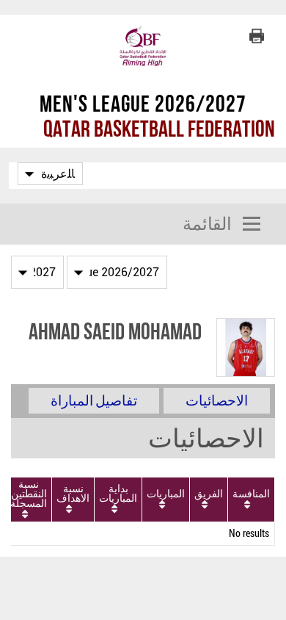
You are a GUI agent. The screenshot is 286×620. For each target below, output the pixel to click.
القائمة (207, 224)
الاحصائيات (217, 400)
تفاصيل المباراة (94, 400)
